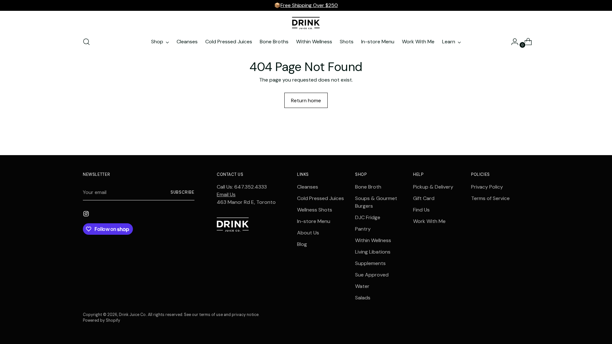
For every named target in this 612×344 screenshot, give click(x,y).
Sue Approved (372, 274)
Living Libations (372, 251)
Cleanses (307, 186)
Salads (362, 297)
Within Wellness (373, 240)
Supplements (370, 263)
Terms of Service (490, 198)
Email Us (226, 194)
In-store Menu (313, 221)
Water (362, 286)
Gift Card (423, 198)
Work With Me (429, 221)
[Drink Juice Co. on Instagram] (87, 215)
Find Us (421, 209)
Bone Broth (368, 186)
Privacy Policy (487, 186)
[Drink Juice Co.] (306, 23)
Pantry (363, 229)
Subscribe (182, 192)
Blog (302, 244)
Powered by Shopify (101, 320)
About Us (308, 232)
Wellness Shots (314, 209)
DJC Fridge (367, 217)
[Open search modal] (86, 41)
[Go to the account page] (512, 41)
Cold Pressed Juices (320, 198)
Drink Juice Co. (132, 314)
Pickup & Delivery (433, 186)
